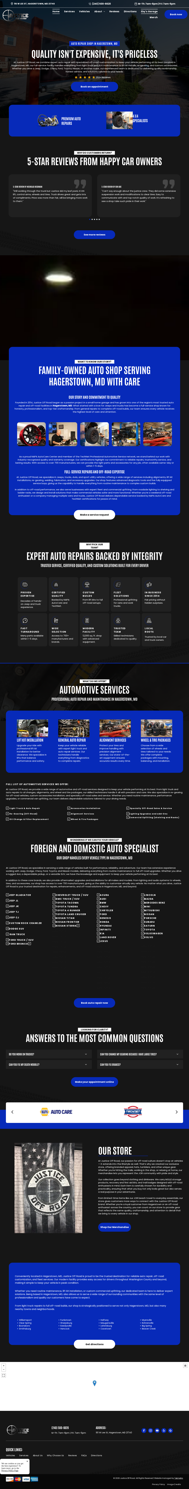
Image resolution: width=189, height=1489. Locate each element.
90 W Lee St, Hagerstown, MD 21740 (34, 3)
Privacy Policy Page (9, 1470)
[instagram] (150, 1431)
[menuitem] (56, 11)
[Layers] (185, 1366)
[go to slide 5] (99, 219)
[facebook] (143, 1431)
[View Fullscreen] (4, 1375)
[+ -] (94, 1386)
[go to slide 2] (92, 219)
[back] (12, 1111)
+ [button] (4, 1366)
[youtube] (157, 1431)
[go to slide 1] (89, 219)
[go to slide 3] (94, 219)
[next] (176, 1111)
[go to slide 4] (96, 219)
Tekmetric (178, 1478)
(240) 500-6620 (101, 3)
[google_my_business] (170, 1431)
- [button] (4, 1369)
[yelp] (163, 1431)
